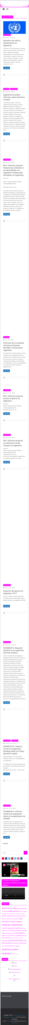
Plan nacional (6, 938)
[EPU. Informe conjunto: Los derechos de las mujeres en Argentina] (14, 427)
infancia (24, 928)
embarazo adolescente (12, 924)
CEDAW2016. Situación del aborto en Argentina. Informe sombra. (13, 650)
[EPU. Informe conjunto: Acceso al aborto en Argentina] (14, 383)
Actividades (6, 89)
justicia (3, 930)
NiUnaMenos (20, 933)
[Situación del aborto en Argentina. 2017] (14, 526)
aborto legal (12, 908)
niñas (3, 935)
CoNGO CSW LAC (18, 913)
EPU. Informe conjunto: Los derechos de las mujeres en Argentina (13, 443)
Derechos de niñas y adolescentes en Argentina (12, 43)
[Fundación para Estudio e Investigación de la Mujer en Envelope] (3, 858)
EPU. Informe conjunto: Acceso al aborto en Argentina (13, 398)
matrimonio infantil (14, 930)
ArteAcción (8, 913)
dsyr (21, 918)
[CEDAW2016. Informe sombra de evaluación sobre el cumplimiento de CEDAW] (14, 792)
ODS (11, 935)
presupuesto (5, 940)
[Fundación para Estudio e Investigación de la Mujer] (14, 5)
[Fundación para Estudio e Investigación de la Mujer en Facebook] (6, 858)
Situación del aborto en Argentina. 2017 (13, 592)
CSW (24, 913)
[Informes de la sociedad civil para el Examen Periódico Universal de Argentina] (14, 278)
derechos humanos (20, 916)
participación (23, 935)
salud (25, 940)
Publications (15, 740)
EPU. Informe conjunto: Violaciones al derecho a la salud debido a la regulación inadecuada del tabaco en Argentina (13, 170)
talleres (3, 946)
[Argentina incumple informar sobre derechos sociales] (14, 81)
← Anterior (5, 843)
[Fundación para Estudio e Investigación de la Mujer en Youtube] (12, 858)
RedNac (20, 940)
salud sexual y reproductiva (18, 943)
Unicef (7, 946)
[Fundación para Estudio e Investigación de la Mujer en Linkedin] (21, 858)
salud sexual (6, 943)
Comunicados (7, 34)
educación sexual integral (12, 921)
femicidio (4, 928)
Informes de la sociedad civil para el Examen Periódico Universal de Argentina (13, 346)
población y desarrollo (14, 937)
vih (11, 946)
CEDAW (12, 913)
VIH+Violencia (16, 946)
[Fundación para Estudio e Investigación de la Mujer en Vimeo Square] (15, 858)
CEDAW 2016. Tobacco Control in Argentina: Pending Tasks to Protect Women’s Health (13, 750)
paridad (18, 935)
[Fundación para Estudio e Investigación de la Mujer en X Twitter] (9, 858)
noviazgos (7, 935)
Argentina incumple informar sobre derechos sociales (14, 97)
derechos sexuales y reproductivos (10, 918)
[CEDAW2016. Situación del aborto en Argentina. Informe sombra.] (14, 626)
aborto (5, 908)
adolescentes (13, 911)
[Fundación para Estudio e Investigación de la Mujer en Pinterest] (18, 858)
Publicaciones (7, 159)
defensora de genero (8, 916)
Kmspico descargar (6, 996)
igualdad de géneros (15, 928)
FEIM (14, 37)
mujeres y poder (11, 933)
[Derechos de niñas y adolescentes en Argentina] (14, 27)
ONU (14, 935)
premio (21, 937)
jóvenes (7, 930)
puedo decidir (13, 940)
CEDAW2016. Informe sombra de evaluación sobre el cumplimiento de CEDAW (14, 815)
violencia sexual (14, 953)
